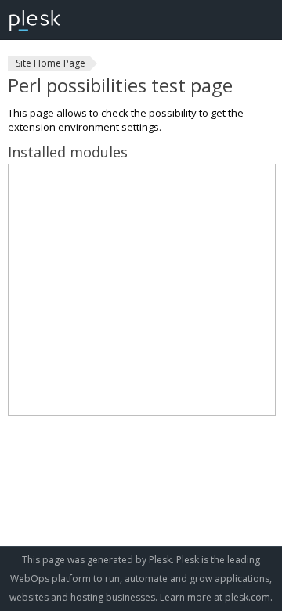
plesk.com (247, 597)
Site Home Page (50, 63)
